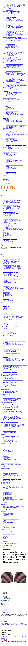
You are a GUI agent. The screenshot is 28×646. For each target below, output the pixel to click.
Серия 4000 (8, 8)
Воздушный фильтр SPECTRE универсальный (16, 85)
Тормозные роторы (10, 142)
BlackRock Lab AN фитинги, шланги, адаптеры (16, 4)
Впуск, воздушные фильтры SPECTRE (11, 82)
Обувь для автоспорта (10, 155)
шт (22, 624)
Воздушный (5, 623)
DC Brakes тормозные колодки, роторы (12, 11)
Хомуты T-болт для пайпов (12, 173)
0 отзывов (5, 593)
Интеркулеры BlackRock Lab (9, 98)
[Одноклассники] (2, 600)
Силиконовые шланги (11, 172)
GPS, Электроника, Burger (11, 93)
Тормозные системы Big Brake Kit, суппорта (15, 143)
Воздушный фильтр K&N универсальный (15, 74)
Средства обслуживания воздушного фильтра (16, 125)
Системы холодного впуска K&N (13, 78)
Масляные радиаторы (10, 112)
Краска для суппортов (11, 17)
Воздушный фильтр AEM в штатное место (15, 68)
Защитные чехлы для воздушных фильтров (15, 122)
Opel (7, 115)
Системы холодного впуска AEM (13, 71)
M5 (16, 624)
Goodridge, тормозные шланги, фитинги (12, 37)
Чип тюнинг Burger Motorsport (12, 96)
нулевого (15, 623)
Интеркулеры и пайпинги (11, 170)
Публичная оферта (18, 636)
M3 (8, 624)
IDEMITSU (8, 100)
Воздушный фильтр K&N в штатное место (15, 73)
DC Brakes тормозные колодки (12, 12)
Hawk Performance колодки (9, 48)
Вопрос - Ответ (7, 612)
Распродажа (5, 118)
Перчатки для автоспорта (11, 158)
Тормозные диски (10, 139)
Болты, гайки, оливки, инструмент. (13, 40)
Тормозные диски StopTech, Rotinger (14, 59)
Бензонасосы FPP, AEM (8, 61)
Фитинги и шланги (7, 147)
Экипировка (6, 153)
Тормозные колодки (10, 141)
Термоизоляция (6, 234)
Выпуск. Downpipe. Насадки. (9, 87)
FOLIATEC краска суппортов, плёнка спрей (13, 30)
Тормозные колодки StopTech (12, 60)
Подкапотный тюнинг (8, 169)
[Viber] (6, 600)
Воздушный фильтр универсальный (14, 121)
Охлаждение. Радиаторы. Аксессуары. (11, 113)
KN (25, 623)
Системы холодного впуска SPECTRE (14, 86)
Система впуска (6, 119)
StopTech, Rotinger (7, 58)
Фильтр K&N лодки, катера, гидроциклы (15, 80)
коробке (25, 624)
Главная (5, 547)
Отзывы (5, 610)
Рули (7, 162)
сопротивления (20, 623)
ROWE (7, 102)
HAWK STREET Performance (12, 51)
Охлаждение (6, 106)
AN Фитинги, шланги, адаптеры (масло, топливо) (14, 506)
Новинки (5, 304)
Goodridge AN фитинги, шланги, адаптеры (15, 5)
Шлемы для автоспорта (11, 167)
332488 (2, 624)
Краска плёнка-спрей (10, 18)
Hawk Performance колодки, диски (10, 53)
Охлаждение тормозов (11, 136)
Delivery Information (9, 636)
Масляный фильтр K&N (11, 76)
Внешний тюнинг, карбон (9, 62)
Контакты (5, 309)
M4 (12, 624)
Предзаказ (3, 604)
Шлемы (7, 166)
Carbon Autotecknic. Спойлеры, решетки (12, 6)
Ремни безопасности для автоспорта (14, 160)
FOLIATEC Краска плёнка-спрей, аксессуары (16, 24)
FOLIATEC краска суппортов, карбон (11, 25)
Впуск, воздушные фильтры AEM (10, 67)
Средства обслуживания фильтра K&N (14, 79)
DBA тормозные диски (8, 7)
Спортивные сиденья (10, 163)
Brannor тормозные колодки (12, 131)
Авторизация (9, 182)
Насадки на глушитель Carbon (12, 28)
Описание (5, 609)
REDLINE (8, 101)
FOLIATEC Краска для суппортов (10, 15)
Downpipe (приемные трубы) (9, 14)
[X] (5, 600)
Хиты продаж (6, 306)
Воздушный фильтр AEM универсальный (15, 69)
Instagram (5, 308)
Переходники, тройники (11, 45)
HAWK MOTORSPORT (11, 49)
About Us (3, 636)
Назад (5, 1)
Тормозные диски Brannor (11, 140)
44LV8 (18, 624)
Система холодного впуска (12, 123)
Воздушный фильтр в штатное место (14, 120)
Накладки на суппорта (8, 226)
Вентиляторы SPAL (10, 108)
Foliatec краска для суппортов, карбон (11, 19)
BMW (5, 624)
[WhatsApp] (8, 600)
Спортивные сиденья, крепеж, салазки (14, 165)
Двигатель (5, 91)
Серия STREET (9, 10)
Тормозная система (7, 129)
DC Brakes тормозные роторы (12, 13)
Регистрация (8, 183)
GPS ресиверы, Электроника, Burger (11, 47)
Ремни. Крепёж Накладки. (11, 161)
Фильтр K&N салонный (11, 81)
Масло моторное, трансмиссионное (11, 99)
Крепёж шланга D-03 (10, 44)
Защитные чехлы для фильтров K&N (14, 75)
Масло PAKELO (9, 104)
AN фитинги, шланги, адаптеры (10, 3)
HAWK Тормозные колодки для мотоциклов (16, 52)
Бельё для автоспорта (10, 154)
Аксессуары (8, 107)
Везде (4, 198)
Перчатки (8, 156)
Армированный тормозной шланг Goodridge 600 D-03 (15, 365)
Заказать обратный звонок (9, 250)
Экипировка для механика (12, 168)
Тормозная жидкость (7, 128)
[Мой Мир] (4, 600)
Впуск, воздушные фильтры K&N (10, 72)
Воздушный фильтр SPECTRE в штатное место (16, 84)
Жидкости (8, 109)
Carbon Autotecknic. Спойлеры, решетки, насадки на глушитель (15, 21)
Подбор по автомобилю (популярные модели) (13, 114)
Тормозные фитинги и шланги (12, 150)
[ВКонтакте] (1, 600)
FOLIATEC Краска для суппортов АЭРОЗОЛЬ (16, 34)
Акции (4, 307)
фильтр (10, 623)
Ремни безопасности (10, 159)
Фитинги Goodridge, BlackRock (13, 46)
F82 (14, 624)
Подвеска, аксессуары (8, 116)
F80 (10, 624)
